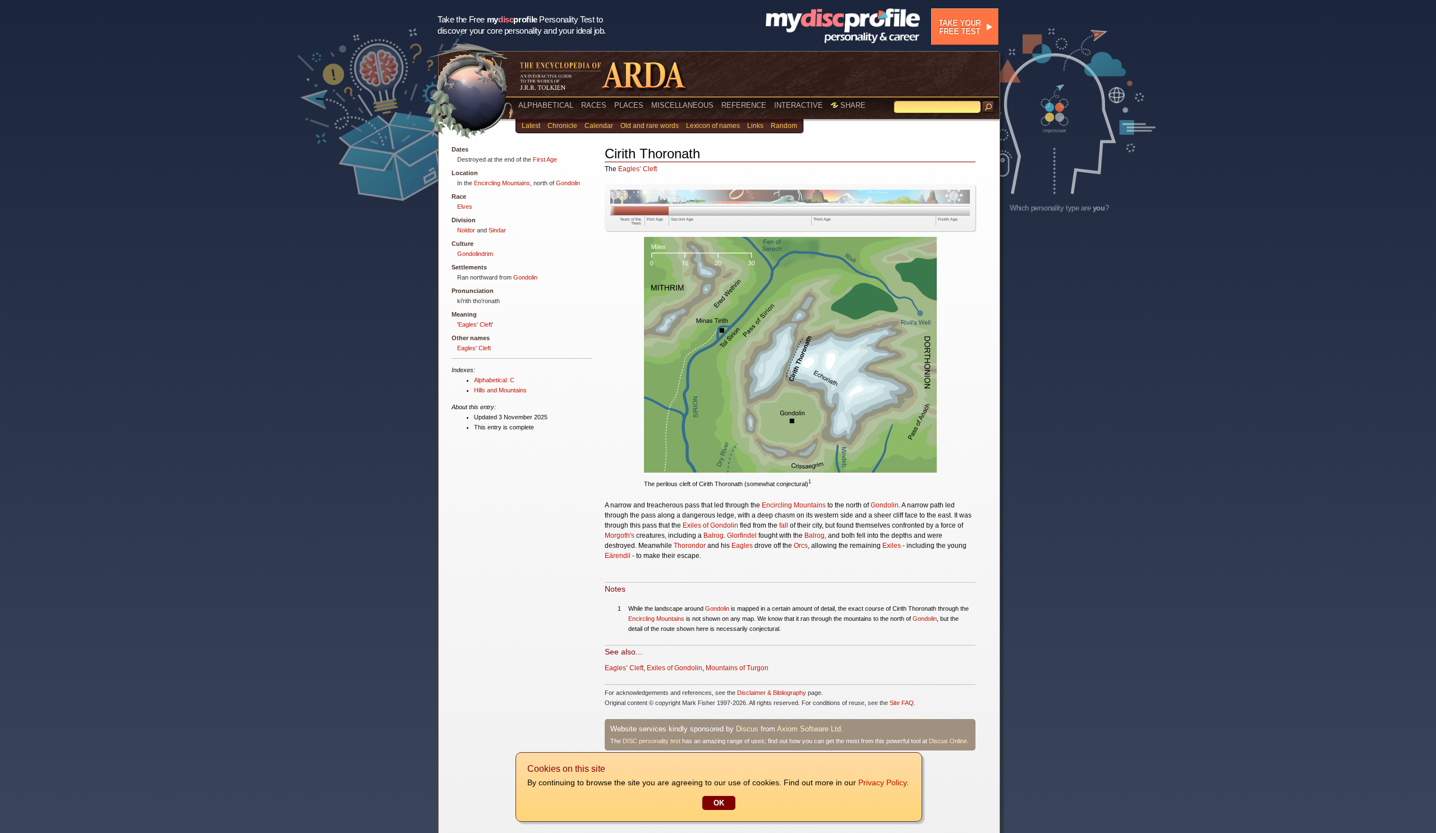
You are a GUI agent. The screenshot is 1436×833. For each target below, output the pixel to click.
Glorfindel (742, 535)
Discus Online (948, 741)
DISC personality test (651, 741)
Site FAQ (902, 702)
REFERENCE (743, 105)
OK (719, 803)
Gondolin (568, 183)
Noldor (466, 230)
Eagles (742, 546)
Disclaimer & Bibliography (771, 692)
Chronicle (562, 126)
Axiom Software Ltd (809, 729)
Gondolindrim (475, 253)
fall (783, 525)
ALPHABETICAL (545, 105)
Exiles (891, 546)
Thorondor (690, 546)
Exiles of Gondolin (710, 525)
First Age (545, 159)
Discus (747, 729)
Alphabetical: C (494, 380)
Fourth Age (948, 219)
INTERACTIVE (798, 105)
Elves (464, 206)
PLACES (628, 105)
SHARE (852, 105)
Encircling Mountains (502, 183)
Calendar (598, 126)
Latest (531, 126)
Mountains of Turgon (737, 668)
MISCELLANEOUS (682, 105)
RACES (593, 105)
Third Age (822, 219)
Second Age (682, 219)
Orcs (801, 546)
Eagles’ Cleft (637, 169)
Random (784, 126)
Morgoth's (619, 535)
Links (755, 126)
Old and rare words (649, 126)
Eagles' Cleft (475, 324)
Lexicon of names (713, 126)
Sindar (497, 230)
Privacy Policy (882, 782)
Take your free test (959, 27)
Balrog (713, 535)
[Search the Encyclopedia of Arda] (988, 107)
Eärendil (617, 556)
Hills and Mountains (500, 390)
